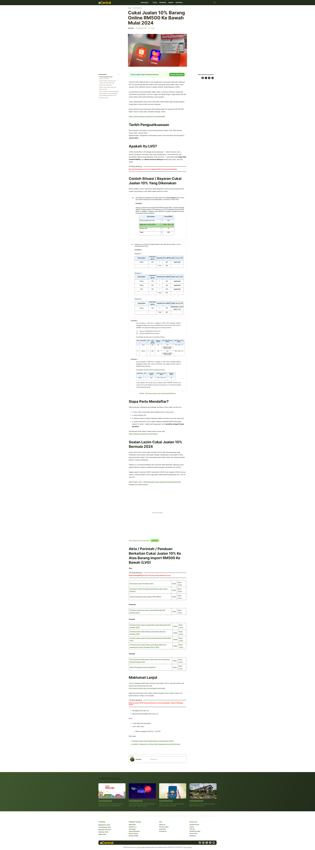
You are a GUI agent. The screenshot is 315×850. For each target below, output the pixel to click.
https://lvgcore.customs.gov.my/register (143, 434)
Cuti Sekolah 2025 (104, 827)
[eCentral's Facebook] (200, 842)
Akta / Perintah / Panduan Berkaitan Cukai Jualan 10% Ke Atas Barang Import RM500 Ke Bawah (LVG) (109, 93)
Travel (154, 2)
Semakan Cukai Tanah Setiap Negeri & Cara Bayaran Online (153, 741)
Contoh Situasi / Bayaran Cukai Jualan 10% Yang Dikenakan (107, 81)
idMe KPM (132, 824)
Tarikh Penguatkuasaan (106, 76)
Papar (174, 583)
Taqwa (191, 827)
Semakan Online (194, 831)
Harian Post (193, 833)
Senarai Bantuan (134, 831)
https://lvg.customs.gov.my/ (139, 686)
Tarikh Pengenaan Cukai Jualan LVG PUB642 (145, 597)
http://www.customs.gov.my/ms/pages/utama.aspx (147, 688)
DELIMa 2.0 (132, 827)
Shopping (162, 2)
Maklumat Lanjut (103, 97)
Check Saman (133, 833)
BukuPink (192, 836)
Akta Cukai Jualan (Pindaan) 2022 (141, 583)
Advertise (162, 829)
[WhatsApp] (212, 78)
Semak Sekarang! (177, 74)
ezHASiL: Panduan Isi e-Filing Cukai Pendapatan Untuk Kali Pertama (156, 744)
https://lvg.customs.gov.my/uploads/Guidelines (160, 393)
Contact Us (163, 831)
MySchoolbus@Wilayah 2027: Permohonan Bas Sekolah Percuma (150, 575)
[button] (108, 75)
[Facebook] (202, 78)
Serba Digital (141, 847)
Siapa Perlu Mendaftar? (105, 85)
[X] (206, 78)
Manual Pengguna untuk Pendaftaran (143, 667)
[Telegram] (209, 78)
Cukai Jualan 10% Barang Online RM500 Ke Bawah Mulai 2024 (156, 18)
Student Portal (194, 824)
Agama (170, 2)
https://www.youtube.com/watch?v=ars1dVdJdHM (147, 116)
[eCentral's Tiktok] (210, 842)
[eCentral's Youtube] (213, 842)
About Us (162, 824)
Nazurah (131, 28)
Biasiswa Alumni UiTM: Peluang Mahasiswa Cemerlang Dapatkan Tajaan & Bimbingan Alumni (156, 703)
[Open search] (215, 3)
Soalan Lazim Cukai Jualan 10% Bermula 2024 (107, 88)
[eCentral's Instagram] (203, 842)
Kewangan (132, 829)
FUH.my (192, 829)
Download (155, 540)
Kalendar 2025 (103, 832)
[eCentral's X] (206, 842)
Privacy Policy (164, 827)
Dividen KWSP (133, 836)
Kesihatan (179, 2)
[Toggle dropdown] (149, 2)
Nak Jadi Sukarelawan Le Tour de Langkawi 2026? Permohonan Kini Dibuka (153, 169)
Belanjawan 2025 (104, 825)
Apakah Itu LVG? (103, 78)
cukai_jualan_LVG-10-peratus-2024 (139, 540)
